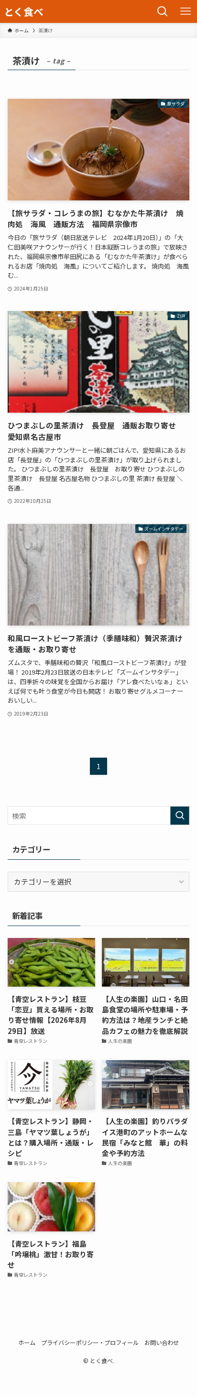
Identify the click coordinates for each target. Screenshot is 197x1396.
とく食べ (24, 12)
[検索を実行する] (179, 815)
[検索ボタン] (162, 11)
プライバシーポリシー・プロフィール (90, 1342)
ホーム (26, 1342)
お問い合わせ (161, 1342)
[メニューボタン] (185, 11)
